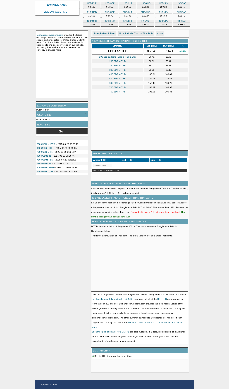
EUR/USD (92, 12)
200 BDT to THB (117, 61)
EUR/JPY (163, 12)
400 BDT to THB (117, 74)
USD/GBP (110, 3)
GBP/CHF (128, 21)
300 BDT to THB (117, 70)
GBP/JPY (163, 21)
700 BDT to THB (117, 87)
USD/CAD (181, 3)
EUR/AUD (145, 12)
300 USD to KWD (45, 167)
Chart (160, 33)
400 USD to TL (44, 156)
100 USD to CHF (45, 148)
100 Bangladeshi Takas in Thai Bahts (117, 57)
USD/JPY (163, 3)
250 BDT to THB (117, 65)
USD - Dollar (44, 114)
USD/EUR (92, 3)
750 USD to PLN (45, 159)
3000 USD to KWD (46, 144)
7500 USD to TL (44, 152)
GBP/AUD (145, 21)
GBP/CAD (181, 21)
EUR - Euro (43, 124)
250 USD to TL (44, 163)
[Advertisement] (62, 74)
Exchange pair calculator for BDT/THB (110, 331)
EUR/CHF (128, 12)
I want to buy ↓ (43, 109)
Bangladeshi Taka (104, 33)
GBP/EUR (110, 21)
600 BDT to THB (117, 83)
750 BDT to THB (117, 91)
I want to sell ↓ (43, 119)
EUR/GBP (110, 12)
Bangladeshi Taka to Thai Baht (136, 33)
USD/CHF (128, 3)
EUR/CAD (181, 12)
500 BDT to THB (117, 78)
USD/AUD (145, 3)
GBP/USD (92, 21)
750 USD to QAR (45, 171)
